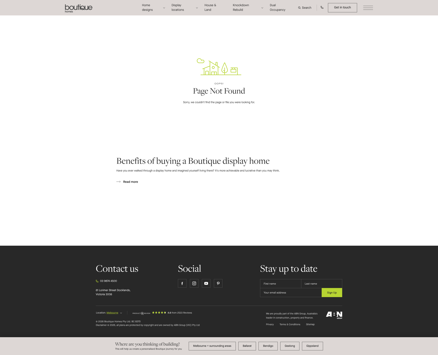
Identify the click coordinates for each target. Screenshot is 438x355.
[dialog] (219, 346)
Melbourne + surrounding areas (212, 346)
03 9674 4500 (108, 281)
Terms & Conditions (290, 324)
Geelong (290, 346)
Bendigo (268, 346)
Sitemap (310, 324)
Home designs (147, 7)
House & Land (210, 7)
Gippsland (312, 346)
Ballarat (247, 346)
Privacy (270, 324)
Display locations (178, 7)
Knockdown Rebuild (241, 7)
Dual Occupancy (277, 7)
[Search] (305, 7)
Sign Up (332, 292)
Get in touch (342, 7)
